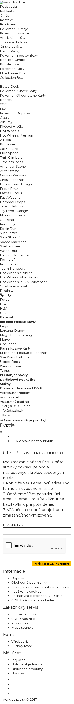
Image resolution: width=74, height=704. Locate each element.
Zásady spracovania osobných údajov (40, 587)
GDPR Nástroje (23, 619)
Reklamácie (20, 623)
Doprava (18, 578)
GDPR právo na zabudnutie (32, 441)
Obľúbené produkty (27, 669)
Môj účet (18, 660)
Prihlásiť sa (8, 11)
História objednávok (26, 664)
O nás (4, 15)
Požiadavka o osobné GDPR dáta (37, 596)
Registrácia (8, 6)
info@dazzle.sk (11, 410)
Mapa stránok (22, 627)
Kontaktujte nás (23, 614)
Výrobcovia (20, 642)
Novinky (17, 673)
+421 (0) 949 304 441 (16, 406)
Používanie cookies (26, 591)
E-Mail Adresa (13, 525)
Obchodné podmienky (29, 582)
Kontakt (6, 20)
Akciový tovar (21, 646)
